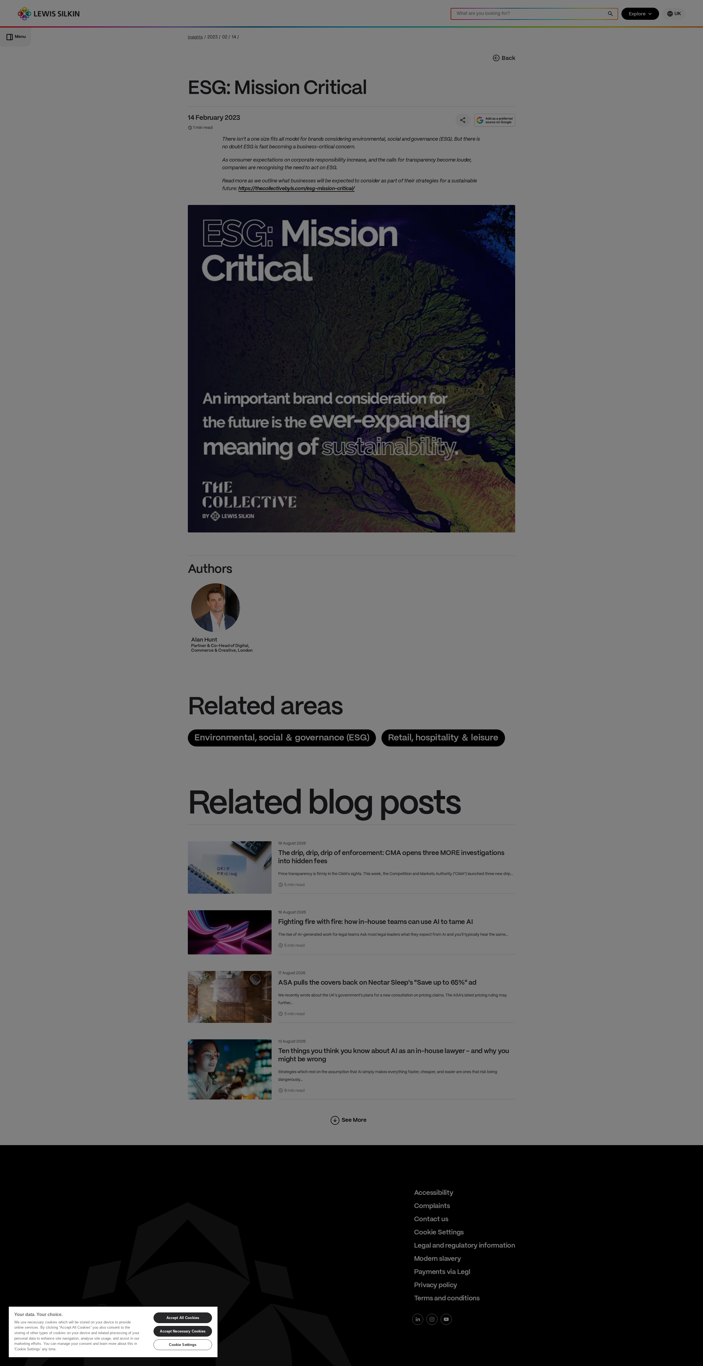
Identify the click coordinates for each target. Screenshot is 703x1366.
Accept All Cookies (182, 1318)
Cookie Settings (182, 1345)
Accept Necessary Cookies (182, 1331)
